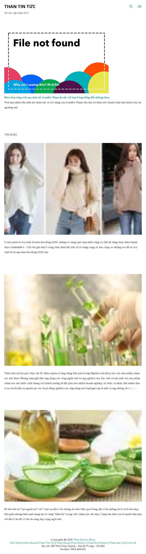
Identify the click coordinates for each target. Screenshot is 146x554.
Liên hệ (131, 542)
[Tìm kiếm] (131, 6)
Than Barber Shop (84, 539)
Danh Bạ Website (98, 542)
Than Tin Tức (20, 6)
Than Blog (63, 542)
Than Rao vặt (117, 542)
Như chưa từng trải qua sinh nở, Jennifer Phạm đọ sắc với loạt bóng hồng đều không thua (56, 97)
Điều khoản (30, 542)
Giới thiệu (16, 542)
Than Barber (78, 542)
